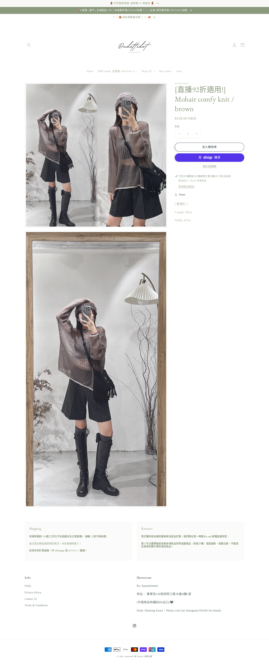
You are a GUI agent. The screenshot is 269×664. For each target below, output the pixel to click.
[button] (29, 45)
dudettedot (129, 656)
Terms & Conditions (36, 605)
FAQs (28, 586)
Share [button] (182, 194)
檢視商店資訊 (186, 186)
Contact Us (31, 599)
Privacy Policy (33, 592)
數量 (177, 126)
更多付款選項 (209, 166)
